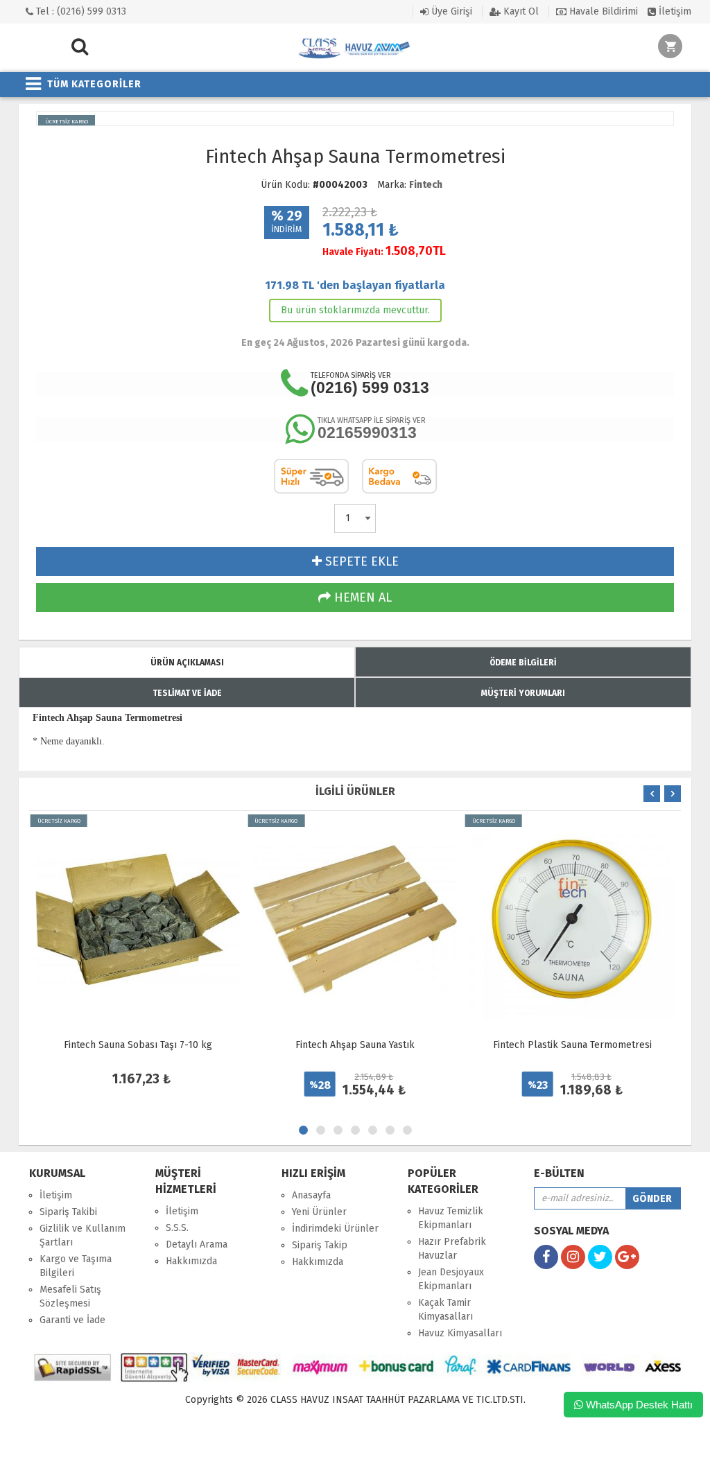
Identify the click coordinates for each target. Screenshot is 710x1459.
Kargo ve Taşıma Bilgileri (76, 1266)
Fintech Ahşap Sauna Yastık (355, 1045)
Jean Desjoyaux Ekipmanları (451, 1279)
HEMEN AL (361, 597)
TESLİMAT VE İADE (187, 693)
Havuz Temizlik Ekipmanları (450, 1218)
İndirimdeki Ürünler (335, 1228)
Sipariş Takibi (68, 1212)
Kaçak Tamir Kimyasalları (445, 1309)
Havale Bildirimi (602, 11)
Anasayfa (311, 1195)
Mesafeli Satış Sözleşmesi (70, 1296)
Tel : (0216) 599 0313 (79, 11)
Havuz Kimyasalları (460, 1333)
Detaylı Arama (196, 1244)
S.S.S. (177, 1228)
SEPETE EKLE (360, 561)
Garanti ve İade (72, 1320)
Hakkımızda (191, 1261)
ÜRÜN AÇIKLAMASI (187, 662)
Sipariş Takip (319, 1245)
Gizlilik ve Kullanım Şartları (82, 1235)
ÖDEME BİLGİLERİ (523, 662)
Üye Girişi (450, 11)
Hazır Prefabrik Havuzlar (452, 1248)
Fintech (425, 185)
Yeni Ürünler (319, 1212)
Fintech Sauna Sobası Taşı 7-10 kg (138, 1045)
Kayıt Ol (520, 11)
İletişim (673, 11)
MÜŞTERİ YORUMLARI (523, 693)
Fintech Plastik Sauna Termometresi (572, 1045)
